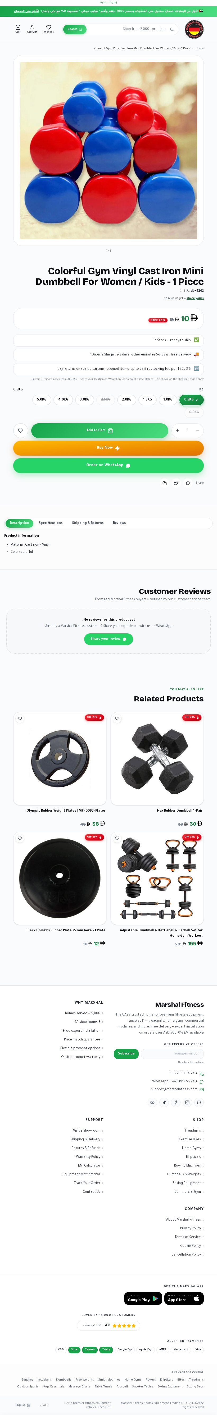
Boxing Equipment (170, 1387)
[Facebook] (175, 1102)
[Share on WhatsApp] (188, 483)
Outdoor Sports (28, 1387)
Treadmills (196, 1380)
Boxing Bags (195, 1387)
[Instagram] (187, 1102)
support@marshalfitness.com (174, 1090)
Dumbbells (63, 1380)
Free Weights (85, 1380)
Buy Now (105, 448)
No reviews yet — (184, 298)
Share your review (105, 639)
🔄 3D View (186, 236)
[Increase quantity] (177, 431)
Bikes (181, 1380)
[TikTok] (164, 1102)
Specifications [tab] (50, 523)
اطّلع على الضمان (26, 11)
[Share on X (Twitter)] (176, 483)
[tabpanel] (108, 544)
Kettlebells (45, 1380)
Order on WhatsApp (104, 466)
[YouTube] (152, 1102)
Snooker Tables (142, 1387)
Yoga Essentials (53, 1387)
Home (200, 48)
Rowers (151, 1380)
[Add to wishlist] (20, 430)
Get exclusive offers (184, 1044)
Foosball (122, 1387)
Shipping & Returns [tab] (87, 523)
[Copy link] (164, 483)
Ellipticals (166, 1380)
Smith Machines (109, 1380)
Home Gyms (133, 1380)
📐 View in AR (157, 236)
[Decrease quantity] (198, 431)
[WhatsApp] (199, 1102)
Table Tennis (103, 1387)
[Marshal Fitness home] (194, 29)
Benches (27, 1380)
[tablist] (108, 523)
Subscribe (126, 1054)
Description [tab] (19, 523)
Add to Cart (96, 431)
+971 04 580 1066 (183, 1074)
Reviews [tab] (119, 523)
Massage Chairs (80, 1387)
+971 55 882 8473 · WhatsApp (174, 1082)
